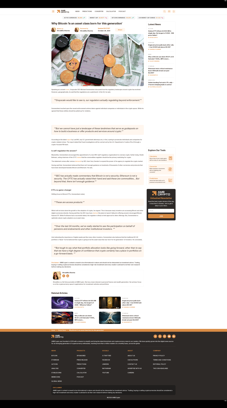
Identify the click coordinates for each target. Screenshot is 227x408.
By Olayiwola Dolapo (155, 87)
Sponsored (81, 356)
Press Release (82, 360)
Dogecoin (125, 298)
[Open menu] (53, 11)
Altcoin (77, 298)
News (77, 11)
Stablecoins (56, 373)
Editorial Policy (159, 364)
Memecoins (151, 80)
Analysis (54, 368)
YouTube (105, 373)
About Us (131, 356)
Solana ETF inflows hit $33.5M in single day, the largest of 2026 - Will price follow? (85, 303)
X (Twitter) (106, 356)
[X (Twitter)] (63, 275)
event (67, 89)
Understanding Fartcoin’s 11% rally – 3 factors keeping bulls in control (160, 84)
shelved (95, 213)
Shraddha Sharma (63, 31)
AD (224, 0)
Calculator (111, 11)
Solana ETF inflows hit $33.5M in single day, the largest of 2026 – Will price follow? (161, 33)
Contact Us (132, 364)
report (69, 139)
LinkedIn (105, 364)
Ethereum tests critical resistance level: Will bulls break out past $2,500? (131, 318)
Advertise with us (135, 368)
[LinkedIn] (67, 275)
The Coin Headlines (160, 368)
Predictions (87, 11)
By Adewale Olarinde (128, 307)
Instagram (106, 368)
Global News (56, 381)
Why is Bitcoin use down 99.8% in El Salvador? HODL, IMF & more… (85, 318)
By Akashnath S (127, 322)
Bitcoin (54, 356)
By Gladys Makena (80, 322)
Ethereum (125, 313)
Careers (131, 373)
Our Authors (133, 360)
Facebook (106, 360)
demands (78, 161)
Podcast (122, 11)
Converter (99, 11)
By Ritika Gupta (79, 307)
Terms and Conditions (162, 360)
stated (79, 157)
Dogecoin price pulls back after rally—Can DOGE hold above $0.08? (131, 303)
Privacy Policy (159, 356)
